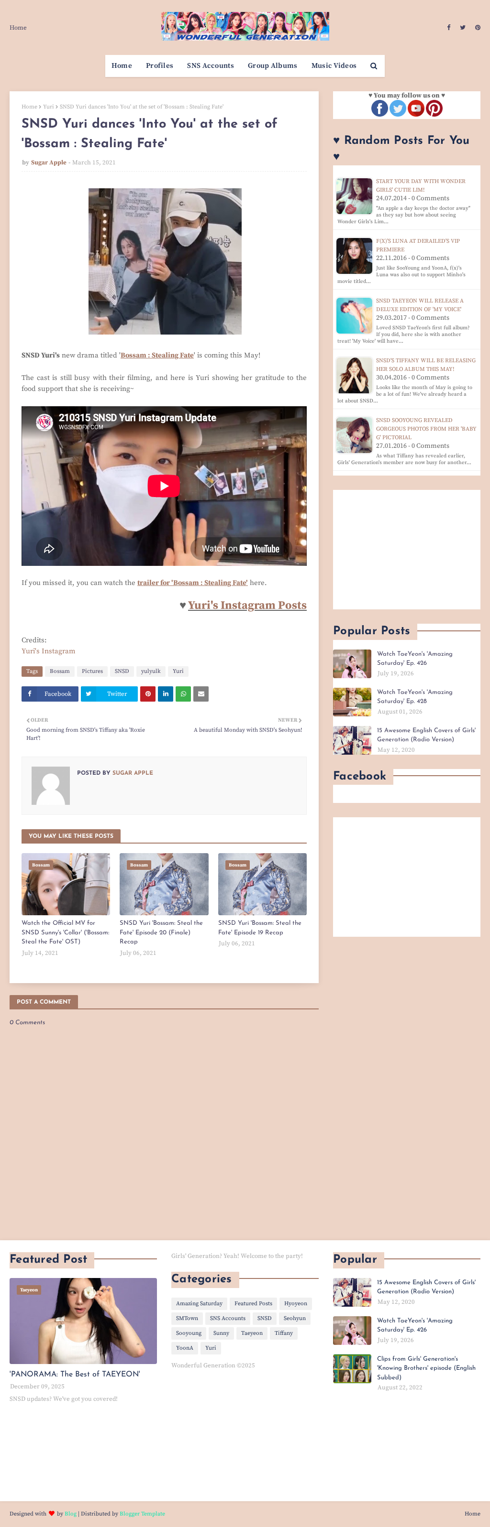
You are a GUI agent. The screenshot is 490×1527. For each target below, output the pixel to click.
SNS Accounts (227, 1318)
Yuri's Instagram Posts (247, 605)
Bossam (60, 671)
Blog (71, 1513)
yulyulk (151, 671)
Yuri (48, 106)
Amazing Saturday (199, 1303)
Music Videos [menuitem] (334, 65)
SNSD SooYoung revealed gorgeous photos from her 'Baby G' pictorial (426, 429)
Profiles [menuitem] (159, 65)
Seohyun (295, 1318)
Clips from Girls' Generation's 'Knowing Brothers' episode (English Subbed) (426, 1368)
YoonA (184, 1348)
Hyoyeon (295, 1303)
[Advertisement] (406, 549)
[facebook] (449, 28)
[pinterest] (476, 28)
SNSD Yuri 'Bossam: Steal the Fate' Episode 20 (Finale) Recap (161, 932)
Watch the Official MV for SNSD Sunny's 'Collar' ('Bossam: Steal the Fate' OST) (65, 932)
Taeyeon (252, 1333)
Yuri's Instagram (49, 651)
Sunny (221, 1333)
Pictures (92, 671)
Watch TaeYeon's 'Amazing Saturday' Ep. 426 (415, 659)
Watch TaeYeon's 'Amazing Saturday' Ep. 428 (415, 697)
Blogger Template (142, 1513)
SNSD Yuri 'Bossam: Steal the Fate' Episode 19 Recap (259, 928)
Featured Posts (253, 1303)
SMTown (187, 1318)
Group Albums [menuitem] (273, 65)
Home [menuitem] (121, 65)
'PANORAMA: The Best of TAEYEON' (75, 1374)
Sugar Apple (49, 162)
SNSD (122, 671)
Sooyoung (188, 1333)
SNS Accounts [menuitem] (210, 65)
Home (18, 28)
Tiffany (284, 1333)
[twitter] (462, 28)
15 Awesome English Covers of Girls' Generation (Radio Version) (426, 735)
